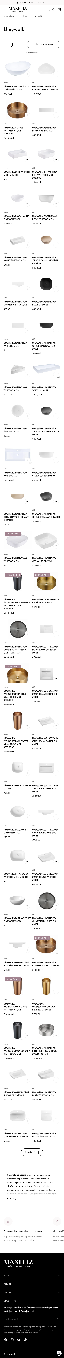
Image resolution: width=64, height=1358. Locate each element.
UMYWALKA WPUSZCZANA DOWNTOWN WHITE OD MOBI (45, 649)
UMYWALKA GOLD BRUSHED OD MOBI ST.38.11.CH (45, 601)
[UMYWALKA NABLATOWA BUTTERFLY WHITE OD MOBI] (46, 68)
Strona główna (9, 16)
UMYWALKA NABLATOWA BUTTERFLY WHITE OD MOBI (45, 88)
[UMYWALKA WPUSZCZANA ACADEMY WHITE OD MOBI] (18, 944)
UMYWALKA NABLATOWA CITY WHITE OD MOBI (44, 560)
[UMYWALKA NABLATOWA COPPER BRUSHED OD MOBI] (46, 944)
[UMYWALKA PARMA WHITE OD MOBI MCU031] (18, 812)
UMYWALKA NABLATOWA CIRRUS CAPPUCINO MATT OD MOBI (16, 517)
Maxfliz (14, 1354)
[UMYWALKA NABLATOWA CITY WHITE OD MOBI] (46, 540)
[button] (5, 9)
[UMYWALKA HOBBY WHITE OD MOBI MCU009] (18, 68)
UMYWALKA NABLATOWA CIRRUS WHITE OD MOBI (44, 474)
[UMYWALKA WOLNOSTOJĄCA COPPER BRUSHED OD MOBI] (18, 985)
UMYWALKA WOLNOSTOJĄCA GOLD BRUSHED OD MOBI (43, 1006)
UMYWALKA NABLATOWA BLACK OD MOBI (44, 303)
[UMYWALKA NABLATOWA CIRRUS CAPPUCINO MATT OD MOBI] (18, 496)
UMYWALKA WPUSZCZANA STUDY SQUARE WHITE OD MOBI (45, 693)
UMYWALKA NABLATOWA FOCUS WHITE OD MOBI (44, 1135)
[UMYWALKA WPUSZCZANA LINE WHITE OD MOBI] (18, 1074)
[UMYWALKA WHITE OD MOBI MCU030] (18, 767)
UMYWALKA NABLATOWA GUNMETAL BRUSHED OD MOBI (44, 921)
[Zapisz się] (56, 1318)
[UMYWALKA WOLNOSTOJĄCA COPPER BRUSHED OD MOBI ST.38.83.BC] (18, 720)
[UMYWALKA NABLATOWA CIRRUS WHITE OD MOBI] (46, 455)
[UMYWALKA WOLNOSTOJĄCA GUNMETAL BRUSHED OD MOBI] (18, 1030)
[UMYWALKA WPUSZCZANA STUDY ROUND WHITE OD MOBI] (46, 812)
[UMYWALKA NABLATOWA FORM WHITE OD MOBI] (46, 110)
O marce (8, 1250)
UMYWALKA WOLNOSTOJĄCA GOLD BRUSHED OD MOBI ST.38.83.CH (15, 695)
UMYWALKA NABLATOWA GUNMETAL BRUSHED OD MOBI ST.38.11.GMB (15, 649)
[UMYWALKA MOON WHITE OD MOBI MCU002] (18, 198)
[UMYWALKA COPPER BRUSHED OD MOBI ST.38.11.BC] (18, 110)
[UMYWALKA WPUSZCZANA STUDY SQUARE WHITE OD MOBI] (46, 673)
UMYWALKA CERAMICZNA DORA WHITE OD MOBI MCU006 (44, 175)
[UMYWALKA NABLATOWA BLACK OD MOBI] (46, 284)
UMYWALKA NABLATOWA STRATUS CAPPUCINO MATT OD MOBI (45, 260)
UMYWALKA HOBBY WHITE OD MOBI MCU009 (16, 88)
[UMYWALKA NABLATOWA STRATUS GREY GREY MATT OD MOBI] (46, 410)
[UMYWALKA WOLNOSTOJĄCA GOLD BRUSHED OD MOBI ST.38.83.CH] (18, 673)
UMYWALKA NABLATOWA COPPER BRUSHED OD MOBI (45, 964)
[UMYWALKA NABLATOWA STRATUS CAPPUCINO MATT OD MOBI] (46, 239)
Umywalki (38, 16)
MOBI (6, 82)
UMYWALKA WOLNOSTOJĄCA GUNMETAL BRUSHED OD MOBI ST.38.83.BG (17, 604)
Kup (44, 2)
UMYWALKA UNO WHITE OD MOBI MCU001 (17, 173)
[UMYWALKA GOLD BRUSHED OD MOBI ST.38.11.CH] (46, 581)
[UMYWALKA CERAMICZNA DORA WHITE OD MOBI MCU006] (46, 154)
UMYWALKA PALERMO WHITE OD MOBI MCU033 (17, 920)
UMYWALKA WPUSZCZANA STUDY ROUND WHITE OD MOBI (45, 832)
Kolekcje (24, 16)
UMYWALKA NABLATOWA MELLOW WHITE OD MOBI (16, 1135)
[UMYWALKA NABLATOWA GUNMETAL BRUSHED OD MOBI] (46, 900)
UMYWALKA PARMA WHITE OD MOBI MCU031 (16, 831)
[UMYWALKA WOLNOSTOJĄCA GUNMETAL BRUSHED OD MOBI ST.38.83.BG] (18, 581)
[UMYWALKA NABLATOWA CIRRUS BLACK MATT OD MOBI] (46, 325)
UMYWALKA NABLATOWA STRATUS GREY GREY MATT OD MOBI (46, 431)
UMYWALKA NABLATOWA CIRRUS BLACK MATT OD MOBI (44, 345)
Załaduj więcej (32, 1152)
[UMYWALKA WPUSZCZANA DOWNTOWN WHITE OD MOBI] (46, 629)
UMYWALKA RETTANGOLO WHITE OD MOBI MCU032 (16, 875)
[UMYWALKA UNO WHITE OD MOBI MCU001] (18, 154)
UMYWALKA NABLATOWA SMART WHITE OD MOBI (15, 259)
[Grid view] (5, 44)
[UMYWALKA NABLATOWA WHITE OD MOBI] (18, 325)
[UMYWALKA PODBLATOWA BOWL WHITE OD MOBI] (46, 198)
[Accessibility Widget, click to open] (59, 1353)
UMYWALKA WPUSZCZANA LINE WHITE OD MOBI (16, 1094)
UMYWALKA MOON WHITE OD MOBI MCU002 (16, 217)
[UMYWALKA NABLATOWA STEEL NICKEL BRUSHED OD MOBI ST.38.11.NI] (46, 1030)
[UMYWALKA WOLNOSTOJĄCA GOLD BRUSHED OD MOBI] (46, 985)
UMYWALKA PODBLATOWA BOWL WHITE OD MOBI (44, 217)
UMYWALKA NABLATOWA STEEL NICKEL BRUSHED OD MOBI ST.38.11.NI (44, 1050)
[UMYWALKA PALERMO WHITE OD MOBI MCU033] (18, 900)
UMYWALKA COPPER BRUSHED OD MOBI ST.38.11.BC (13, 130)
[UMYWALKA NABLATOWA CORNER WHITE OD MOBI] (18, 284)
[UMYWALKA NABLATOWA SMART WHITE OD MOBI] (18, 239)
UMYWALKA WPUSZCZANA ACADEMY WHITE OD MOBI (16, 964)
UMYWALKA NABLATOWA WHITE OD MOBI (15, 344)
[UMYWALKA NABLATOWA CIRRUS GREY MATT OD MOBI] (46, 496)
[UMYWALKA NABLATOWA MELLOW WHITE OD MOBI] (18, 1115)
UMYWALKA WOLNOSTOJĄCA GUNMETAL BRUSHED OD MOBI (17, 1050)
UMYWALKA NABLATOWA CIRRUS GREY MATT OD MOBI (46, 515)
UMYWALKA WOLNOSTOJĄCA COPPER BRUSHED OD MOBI (16, 1006)
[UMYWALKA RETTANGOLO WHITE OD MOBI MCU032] (18, 856)
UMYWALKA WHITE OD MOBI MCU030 (17, 787)
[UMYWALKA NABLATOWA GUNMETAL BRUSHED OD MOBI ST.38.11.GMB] (18, 629)
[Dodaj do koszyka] (27, 74)
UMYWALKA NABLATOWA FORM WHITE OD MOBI (44, 129)
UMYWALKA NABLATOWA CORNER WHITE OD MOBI (16, 303)
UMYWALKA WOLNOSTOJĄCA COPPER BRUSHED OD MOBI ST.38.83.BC (16, 742)
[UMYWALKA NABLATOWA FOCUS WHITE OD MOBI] (46, 1115)
